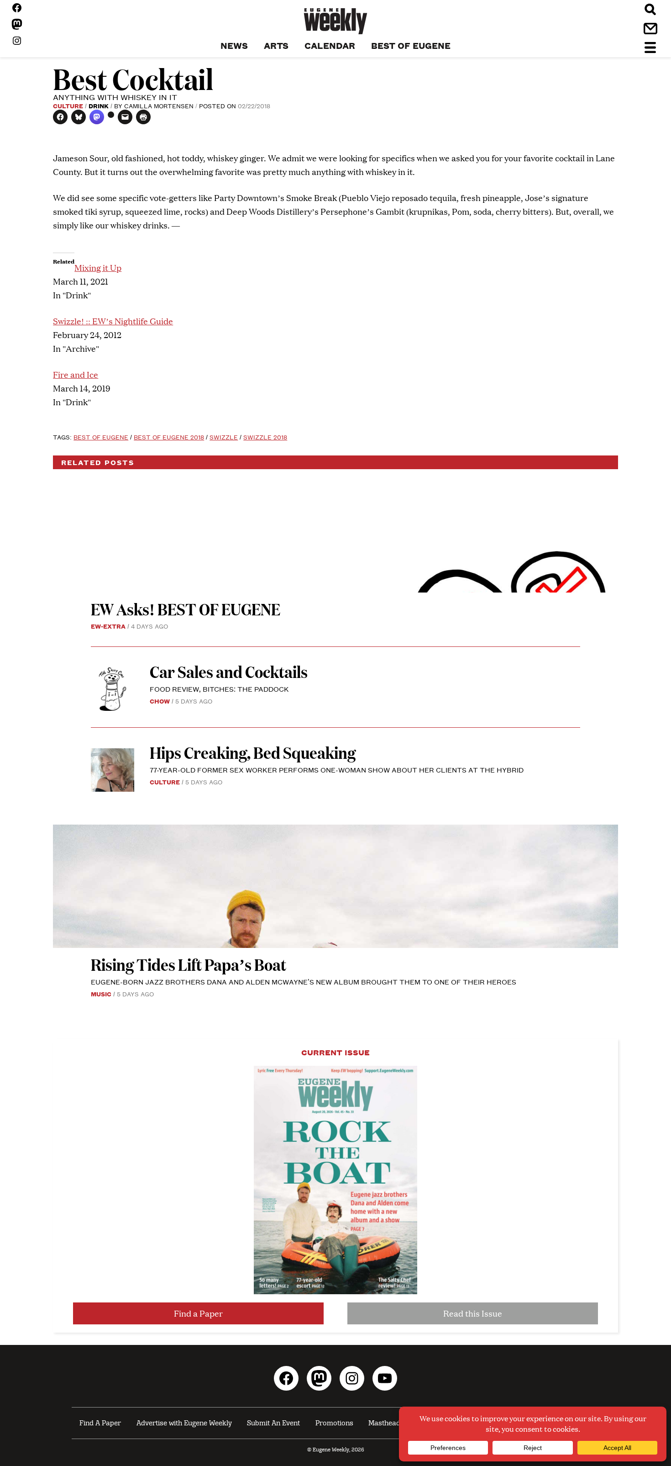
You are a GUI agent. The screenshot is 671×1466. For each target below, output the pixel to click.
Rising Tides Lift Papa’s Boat (188, 964)
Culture (68, 105)
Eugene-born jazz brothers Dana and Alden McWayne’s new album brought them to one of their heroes (303, 981)
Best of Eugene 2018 (169, 436)
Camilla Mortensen (159, 105)
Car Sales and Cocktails (229, 671)
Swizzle (224, 436)
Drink (99, 105)
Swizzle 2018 (265, 436)
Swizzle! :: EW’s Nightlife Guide (113, 321)
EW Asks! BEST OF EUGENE (185, 608)
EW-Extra (108, 625)
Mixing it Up (97, 267)
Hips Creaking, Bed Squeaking (253, 752)
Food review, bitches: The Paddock (219, 688)
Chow (160, 700)
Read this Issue (472, 1313)
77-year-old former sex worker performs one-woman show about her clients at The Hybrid (337, 769)
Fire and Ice (75, 374)
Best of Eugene (100, 436)
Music (101, 993)
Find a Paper (198, 1313)
